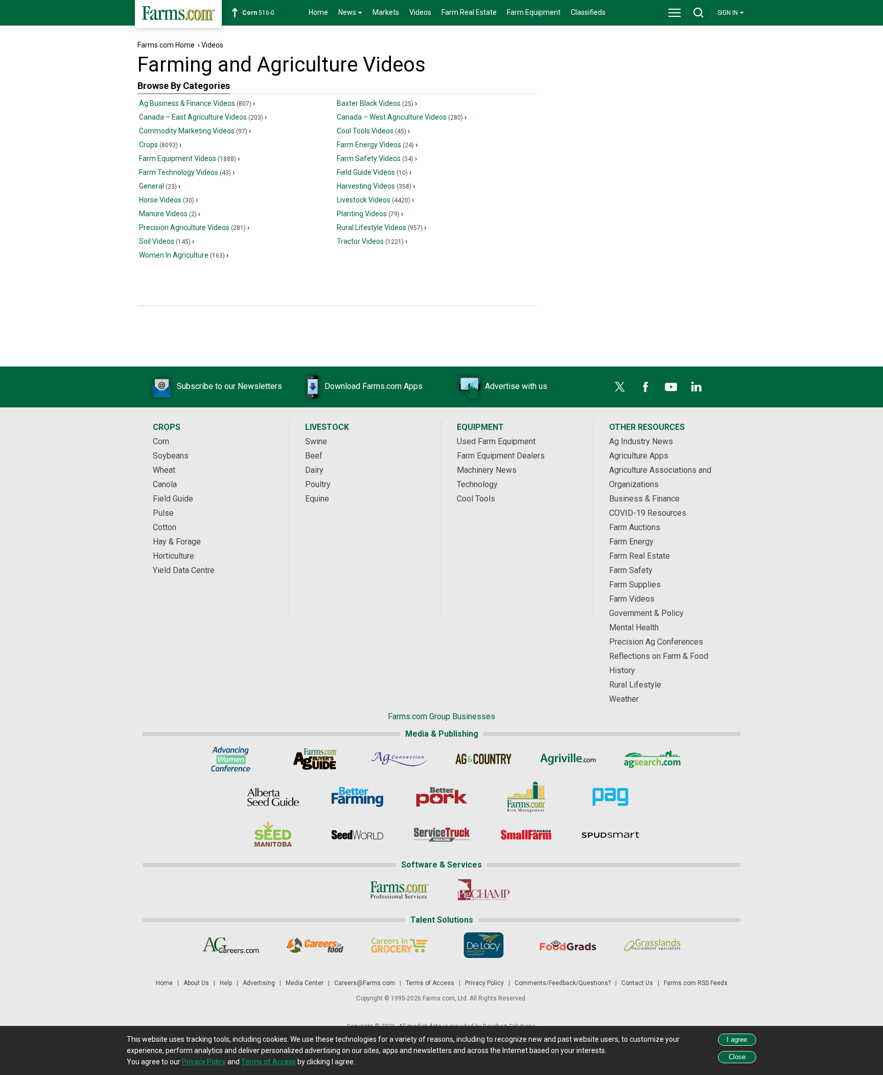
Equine (317, 499)
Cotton (164, 527)
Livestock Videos (373, 200)
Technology (477, 484)
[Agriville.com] (568, 759)
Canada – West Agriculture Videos (400, 117)
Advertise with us (516, 386)
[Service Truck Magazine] (442, 834)
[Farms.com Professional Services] (399, 890)
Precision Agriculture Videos (192, 227)
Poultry (318, 484)
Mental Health (634, 627)
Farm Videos (632, 599)
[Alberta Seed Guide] (273, 797)
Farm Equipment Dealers (501, 456)
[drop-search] (698, 12)
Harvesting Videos (374, 186)
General (158, 186)
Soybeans (171, 456)
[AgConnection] (399, 759)
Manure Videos (168, 214)
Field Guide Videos (372, 172)
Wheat (164, 470)
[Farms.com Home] (178, 14)
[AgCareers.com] (231, 945)
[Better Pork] (442, 797)
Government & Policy (646, 613)
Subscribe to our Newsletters (229, 386)
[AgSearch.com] (652, 759)
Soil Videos (165, 241)
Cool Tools (476, 499)
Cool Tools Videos (371, 131)
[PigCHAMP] (484, 890)
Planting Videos (368, 214)
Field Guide (173, 499)
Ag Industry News (641, 441)
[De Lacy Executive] (484, 945)
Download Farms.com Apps (373, 386)
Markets (386, 12)
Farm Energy (631, 541)
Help (226, 983)
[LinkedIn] (696, 387)
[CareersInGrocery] (399, 945)
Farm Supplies (635, 584)
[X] (620, 387)
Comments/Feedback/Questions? (563, 983)
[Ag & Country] (484, 759)
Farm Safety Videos (375, 158)
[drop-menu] (674, 12)
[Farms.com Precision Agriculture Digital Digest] (610, 797)
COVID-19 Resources (647, 513)
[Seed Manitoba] (273, 834)
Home (318, 12)
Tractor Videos (370, 241)
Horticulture (173, 556)
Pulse (163, 513)
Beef (313, 456)
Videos (420, 12)
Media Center (304, 983)
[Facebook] (645, 387)
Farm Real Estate (469, 12)
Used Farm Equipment (496, 441)
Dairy (314, 470)
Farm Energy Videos (375, 145)
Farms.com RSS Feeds (696, 983)
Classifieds (588, 12)
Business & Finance (644, 499)
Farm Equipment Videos (187, 158)
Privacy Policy (484, 983)
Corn (161, 441)
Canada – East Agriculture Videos (201, 117)
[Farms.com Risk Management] (526, 797)
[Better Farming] (357, 797)
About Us (196, 983)
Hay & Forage (177, 541)
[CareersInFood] (315, 945)
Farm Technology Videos (185, 172)
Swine (316, 441)
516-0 (258, 12)
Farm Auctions (634, 527)
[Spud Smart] (610, 834)
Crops (158, 145)
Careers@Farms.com (364, 983)
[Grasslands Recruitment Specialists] (652, 945)
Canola (165, 484)
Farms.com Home (166, 45)
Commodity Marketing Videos (193, 131)
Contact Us (637, 983)
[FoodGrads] (568, 945)
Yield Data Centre (184, 570)
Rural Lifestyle (635, 685)
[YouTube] (671, 387)
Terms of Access (430, 983)
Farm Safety (631, 570)
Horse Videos (166, 200)
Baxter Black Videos (375, 103)
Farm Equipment (534, 12)
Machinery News (487, 470)
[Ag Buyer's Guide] (315, 759)
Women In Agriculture (182, 255)
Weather (624, 699)
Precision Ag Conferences (656, 642)
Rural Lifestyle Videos (380, 227)
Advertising (259, 983)
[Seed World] (357, 834)
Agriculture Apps (638, 456)
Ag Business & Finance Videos (195, 103)
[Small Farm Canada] (526, 834)
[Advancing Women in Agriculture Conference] (231, 759)
